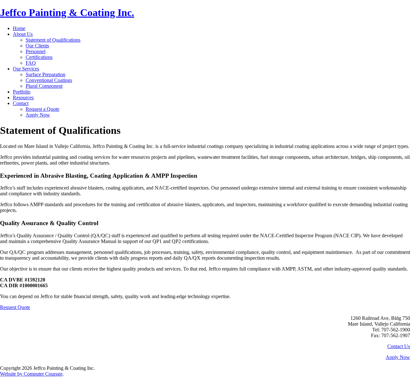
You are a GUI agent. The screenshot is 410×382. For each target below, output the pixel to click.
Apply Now (38, 115)
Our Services (26, 68)
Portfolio (21, 91)
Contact (21, 103)
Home (19, 28)
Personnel (35, 51)
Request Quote (15, 307)
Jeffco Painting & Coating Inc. (67, 12)
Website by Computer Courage (31, 374)
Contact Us (398, 346)
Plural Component (44, 86)
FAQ (31, 63)
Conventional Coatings (49, 80)
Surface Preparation (45, 74)
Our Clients (37, 45)
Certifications (39, 57)
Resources (23, 97)
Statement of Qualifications (53, 40)
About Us (23, 34)
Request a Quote (42, 109)
